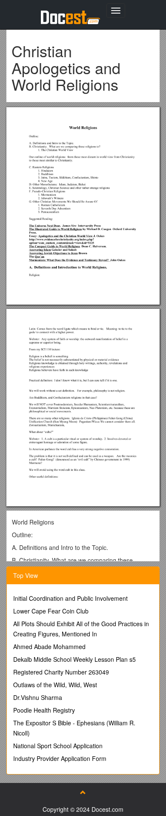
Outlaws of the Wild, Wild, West (55, 684)
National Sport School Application (58, 745)
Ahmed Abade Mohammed (49, 646)
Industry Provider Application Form (59, 758)
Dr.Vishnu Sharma (37, 697)
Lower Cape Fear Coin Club (51, 611)
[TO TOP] (83, 792)
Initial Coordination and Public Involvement (70, 598)
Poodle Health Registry (44, 710)
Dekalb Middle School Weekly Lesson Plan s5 (74, 659)
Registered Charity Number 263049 (61, 672)
